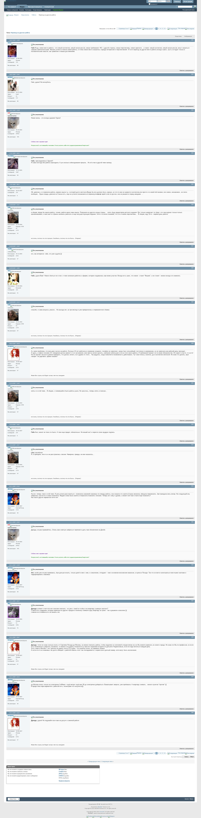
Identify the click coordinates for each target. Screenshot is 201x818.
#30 (192, 343)
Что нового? (12, 7)
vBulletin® (100, 807)
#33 (192, 445)
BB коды (61, 769)
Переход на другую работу (20, 33)
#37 (192, 601)
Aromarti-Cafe (49, 7)
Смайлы (61, 771)
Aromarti (102, 811)
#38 (192, 637)
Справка (21, 10)
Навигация (47, 10)
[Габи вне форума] (13, 217)
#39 (192, 676)
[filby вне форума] (13, 612)
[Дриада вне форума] (13, 499)
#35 (192, 522)
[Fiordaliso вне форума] (13, 163)
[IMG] (60, 774)
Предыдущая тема (94, 761)
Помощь (177, 1)
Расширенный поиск (189, 9)
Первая (139, 28)
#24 (192, 153)
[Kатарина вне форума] (13, 354)
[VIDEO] (61, 776)
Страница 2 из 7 (124, 28)
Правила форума (64, 781)
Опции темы (178, 36)
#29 (192, 302)
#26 (192, 204)
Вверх (192, 757)
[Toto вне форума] (13, 279)
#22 (192, 74)
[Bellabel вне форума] (13, 85)
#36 (192, 565)
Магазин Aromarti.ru (35, 7)
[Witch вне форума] (12, 51)
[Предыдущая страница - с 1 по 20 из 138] (147, 28)
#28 (192, 268)
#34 (192, 486)
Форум (22, 7)
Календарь (28, 10)
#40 (192, 712)
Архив (187, 799)
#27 (192, 246)
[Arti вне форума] (13, 123)
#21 (192, 40)
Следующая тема (107, 761)
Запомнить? (153, 4)
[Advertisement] (100, 21)
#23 (192, 110)
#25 (192, 184)
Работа (34, 15)
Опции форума (37, 10)
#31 (192, 383)
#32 (192, 424)
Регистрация (188, 1)
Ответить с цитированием (187, 70)
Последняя (181, 28)
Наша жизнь (25, 15)
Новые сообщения (12, 10)
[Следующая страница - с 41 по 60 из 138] (172, 28)
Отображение (188, 36)
